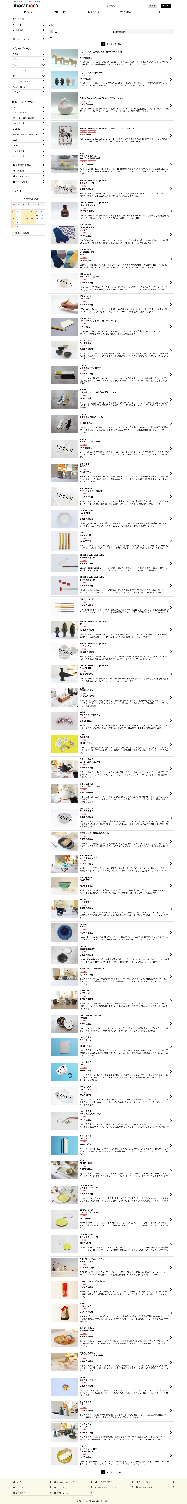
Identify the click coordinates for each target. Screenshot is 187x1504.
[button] (159, 12)
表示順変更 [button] (120, 32)
